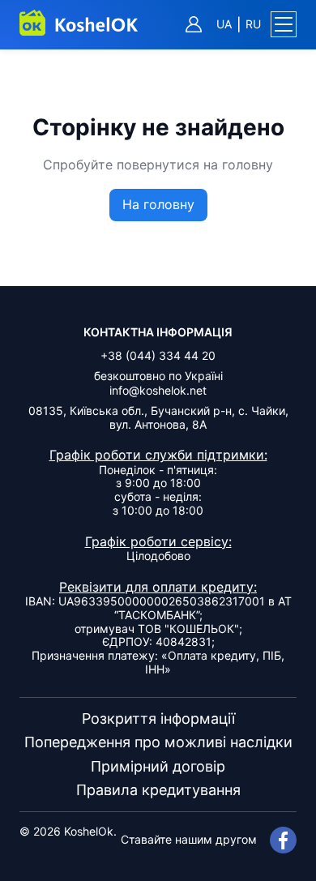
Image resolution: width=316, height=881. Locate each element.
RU (253, 24)
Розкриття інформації (158, 718)
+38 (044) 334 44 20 (158, 355)
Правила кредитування (158, 789)
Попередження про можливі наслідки (158, 742)
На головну (158, 204)
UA (224, 24)
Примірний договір (158, 766)
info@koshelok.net (158, 390)
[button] (284, 24)
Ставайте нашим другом (189, 839)
